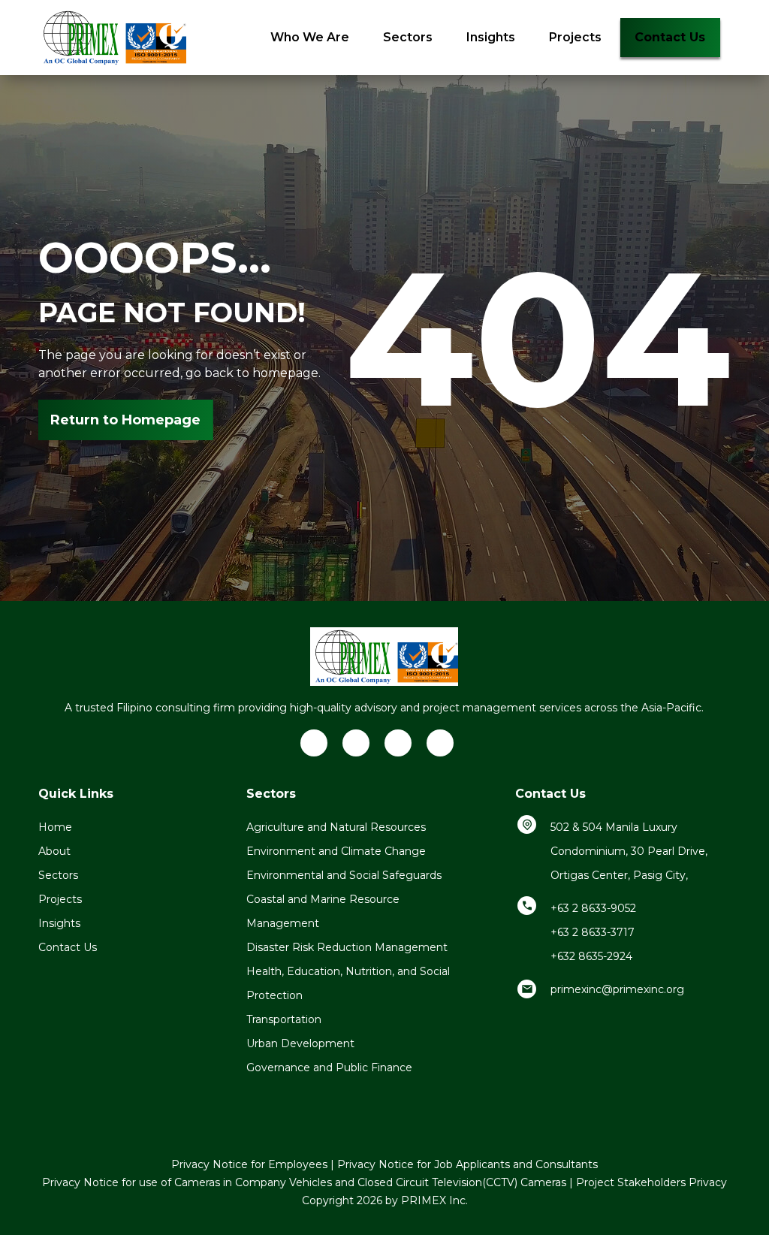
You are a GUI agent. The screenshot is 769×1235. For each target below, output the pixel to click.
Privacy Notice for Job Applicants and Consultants (467, 1164)
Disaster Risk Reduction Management (347, 947)
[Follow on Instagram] (440, 742)
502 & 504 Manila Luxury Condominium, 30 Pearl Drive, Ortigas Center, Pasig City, (628, 851)
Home (55, 827)
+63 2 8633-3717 (592, 932)
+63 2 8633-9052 (593, 908)
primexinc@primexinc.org (617, 989)
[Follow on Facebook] (355, 742)
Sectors (408, 37)
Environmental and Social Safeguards (344, 875)
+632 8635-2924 (591, 956)
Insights (490, 37)
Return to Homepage (125, 420)
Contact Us (670, 37)
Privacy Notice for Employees (249, 1164)
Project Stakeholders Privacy (651, 1182)
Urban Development (300, 1043)
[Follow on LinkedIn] (313, 742)
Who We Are (309, 37)
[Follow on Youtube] (398, 742)
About (54, 851)
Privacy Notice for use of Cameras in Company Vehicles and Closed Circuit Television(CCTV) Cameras (304, 1182)
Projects (575, 37)
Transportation (283, 1019)
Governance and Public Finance (329, 1067)
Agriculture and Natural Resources (336, 827)
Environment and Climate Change (336, 851)
